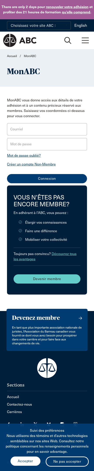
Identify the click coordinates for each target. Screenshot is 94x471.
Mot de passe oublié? (24, 155)
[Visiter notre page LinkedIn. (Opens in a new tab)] (27, 423)
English (80, 25)
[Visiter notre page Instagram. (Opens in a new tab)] (67, 423)
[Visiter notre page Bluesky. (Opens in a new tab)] (53, 423)
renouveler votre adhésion (67, 7)
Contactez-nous (19, 404)
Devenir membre (47, 279)
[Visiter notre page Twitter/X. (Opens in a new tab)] (40, 423)
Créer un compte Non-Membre (31, 164)
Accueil (12, 56)
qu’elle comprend (76, 12)
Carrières (14, 412)
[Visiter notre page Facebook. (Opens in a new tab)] (13, 423)
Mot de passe (21, 144)
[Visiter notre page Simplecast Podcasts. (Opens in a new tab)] (78, 423)
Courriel (16, 129)
